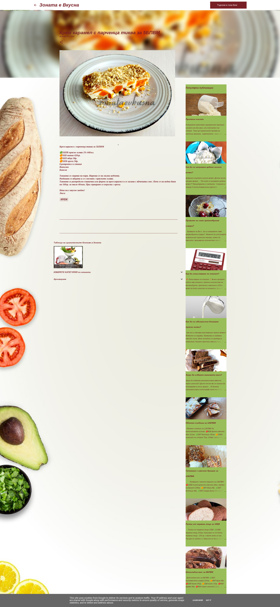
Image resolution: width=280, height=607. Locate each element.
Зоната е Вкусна (59, 5)
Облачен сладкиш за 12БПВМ (201, 423)
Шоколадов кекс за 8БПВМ (199, 572)
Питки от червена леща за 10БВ (203, 524)
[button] (61, 42)
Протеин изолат (195, 119)
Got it (208, 600)
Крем (64, 199)
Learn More (198, 600)
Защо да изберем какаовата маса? (204, 375)
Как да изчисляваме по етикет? (202, 274)
